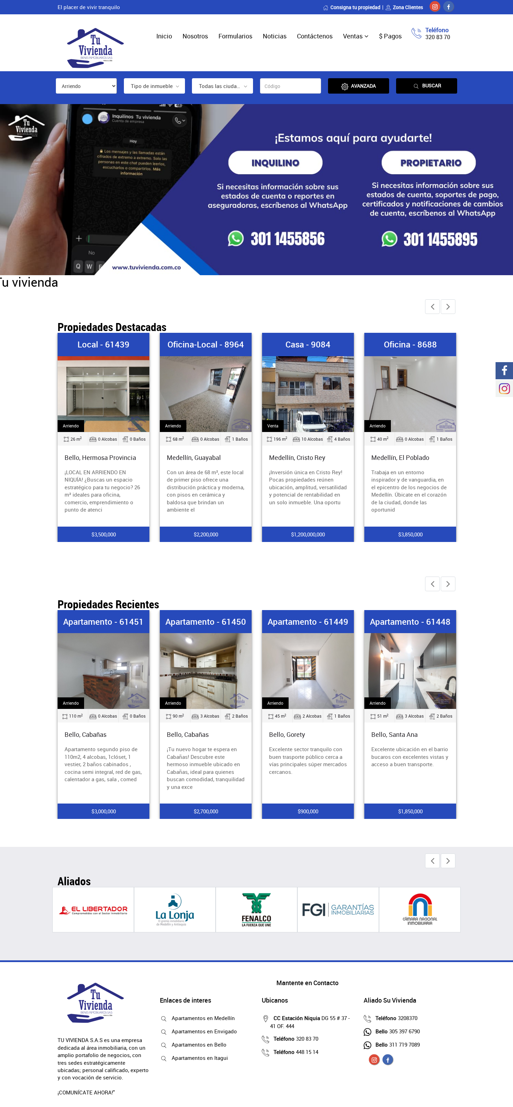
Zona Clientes (408, 7)
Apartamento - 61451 (103, 621)
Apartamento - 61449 (308, 621)
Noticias (275, 36)
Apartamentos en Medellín (203, 1017)
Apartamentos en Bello (199, 1044)
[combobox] (154, 86)
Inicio (164, 36)
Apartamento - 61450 (205, 621)
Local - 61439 (103, 344)
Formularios (235, 36)
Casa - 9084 (307, 344)
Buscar (431, 85)
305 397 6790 (398, 1031)
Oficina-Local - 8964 (206, 344)
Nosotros (195, 36)
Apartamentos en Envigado (204, 1031)
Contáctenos (315, 36)
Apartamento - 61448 (410, 621)
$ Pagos (390, 36)
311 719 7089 (398, 1044)
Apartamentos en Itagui (200, 1057)
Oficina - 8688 (410, 344)
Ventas (353, 36)
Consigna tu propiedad (355, 7)
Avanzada (363, 85)
